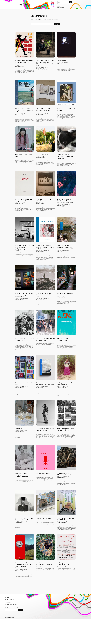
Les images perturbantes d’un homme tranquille (65, 383)
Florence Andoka (65, 341)
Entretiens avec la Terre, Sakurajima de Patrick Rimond (65, 474)
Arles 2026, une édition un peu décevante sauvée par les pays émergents (24, 295)
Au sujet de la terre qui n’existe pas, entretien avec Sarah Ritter (45, 383)
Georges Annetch (44, 202)
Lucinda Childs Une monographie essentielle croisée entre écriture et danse (24, 474)
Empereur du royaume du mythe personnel (66, 109)
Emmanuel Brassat (23, 386)
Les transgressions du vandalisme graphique (63, 563)
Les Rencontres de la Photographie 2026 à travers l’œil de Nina (65, 156)
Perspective (20, 522)
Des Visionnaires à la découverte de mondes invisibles (24, 339)
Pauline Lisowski (44, 67)
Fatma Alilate (23, 65)
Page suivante (73, 583)
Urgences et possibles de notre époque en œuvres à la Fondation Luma (45, 295)
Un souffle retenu (62, 60)
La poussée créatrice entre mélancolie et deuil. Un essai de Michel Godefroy (45, 247)
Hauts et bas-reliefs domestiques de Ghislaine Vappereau (66, 519)
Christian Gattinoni (23, 113)
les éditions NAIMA (11, 617)
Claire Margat (43, 156)
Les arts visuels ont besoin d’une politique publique (45, 339)
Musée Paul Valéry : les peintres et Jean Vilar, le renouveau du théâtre (24, 62)
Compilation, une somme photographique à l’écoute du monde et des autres (44, 110)
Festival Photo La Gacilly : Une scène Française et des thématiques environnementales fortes (45, 63)
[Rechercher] (70, 2)
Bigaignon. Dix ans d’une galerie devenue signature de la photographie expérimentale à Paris (24, 248)
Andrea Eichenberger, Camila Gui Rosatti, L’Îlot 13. (65, 429)
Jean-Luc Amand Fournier (45, 520)
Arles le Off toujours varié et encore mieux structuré (65, 294)
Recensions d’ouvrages (19, 114)
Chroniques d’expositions (19, 66)
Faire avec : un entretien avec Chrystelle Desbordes (65, 339)
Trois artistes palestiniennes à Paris (23, 383)
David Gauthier (64, 159)
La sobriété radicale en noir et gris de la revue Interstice (44, 200)
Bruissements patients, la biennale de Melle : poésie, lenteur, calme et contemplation (66, 247)
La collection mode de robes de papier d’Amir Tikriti (45, 429)
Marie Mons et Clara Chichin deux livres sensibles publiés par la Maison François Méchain (66, 200)
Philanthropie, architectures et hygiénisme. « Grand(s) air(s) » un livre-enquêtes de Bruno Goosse (24, 565)
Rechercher (57, 24)
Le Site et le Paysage (42, 154)
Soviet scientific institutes (43, 518)
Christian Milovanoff (24, 521)
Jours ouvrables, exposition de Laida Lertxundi (23, 155)
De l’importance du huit (43, 473)
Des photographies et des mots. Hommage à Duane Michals (24, 519)
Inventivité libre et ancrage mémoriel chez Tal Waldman (44, 563)
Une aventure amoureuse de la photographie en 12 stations (23, 200)
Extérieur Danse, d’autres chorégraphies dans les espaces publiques (24, 110)
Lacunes (16, 522)
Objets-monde (19, 428)
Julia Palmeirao (65, 62)
